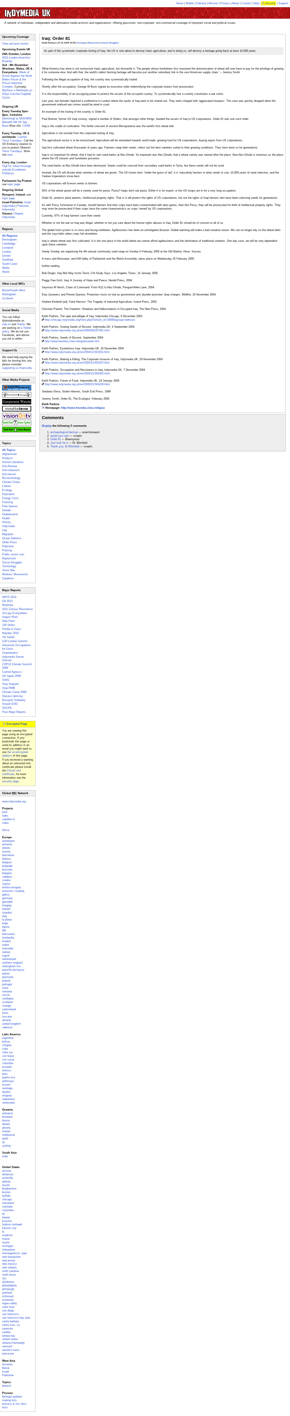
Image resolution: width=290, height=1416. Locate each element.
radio (5, 815)
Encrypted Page (16, 723)
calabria (7, 876)
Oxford (6, 255)
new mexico (9, 1263)
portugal (7, 984)
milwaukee (8, 1249)
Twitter (21, 324)
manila (6, 1131)
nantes (6, 952)
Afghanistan (9, 454)
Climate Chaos (11, 482)
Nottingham (9, 294)
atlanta (6, 1181)
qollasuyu (8, 1081)
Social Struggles (110, 43)
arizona (6, 1170)
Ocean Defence (11, 538)
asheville (7, 1178)
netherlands (9, 959)
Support (283, 3)
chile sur (7, 1052)
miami (6, 1242)
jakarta (6, 1127)
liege (5, 923)
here (10, 154)
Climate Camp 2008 (14, 692)
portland (7, 1292)
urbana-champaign (13, 1342)
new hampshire (11, 1256)
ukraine (6, 1020)
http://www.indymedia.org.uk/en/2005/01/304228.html (77, 384)
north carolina (10, 1271)
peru (4, 1073)
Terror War (8, 570)
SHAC (6, 679)
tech (4, 1407)
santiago (7, 1088)
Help (256, 3)
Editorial (201, 3)
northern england (12, 962)
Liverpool (7, 247)
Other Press (9, 542)
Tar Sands (8, 637)
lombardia (8, 937)
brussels (7, 869)
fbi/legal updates (12, 1396)
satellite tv (8, 819)
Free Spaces (10, 506)
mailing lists (9, 1400)
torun (5, 1012)
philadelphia (9, 1285)
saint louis (8, 1306)
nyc (4, 1278)
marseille (7, 948)
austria (6, 851)
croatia (6, 880)
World (5, 271)
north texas (9, 1274)
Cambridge (8, 243)
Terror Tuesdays (12, 151)
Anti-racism (9, 474)
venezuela (8, 1102)
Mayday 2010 (10, 633)
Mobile (190, 3)
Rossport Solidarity (13, 700)
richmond (7, 1296)
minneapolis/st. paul (14, 1253)
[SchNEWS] (16, 389)
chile (5, 1048)
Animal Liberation (12, 462)
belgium (7, 862)
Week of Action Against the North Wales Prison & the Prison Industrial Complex (17, 79)
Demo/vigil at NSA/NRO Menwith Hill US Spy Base (17, 122)
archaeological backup (64, 432)
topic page (13, 184)
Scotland (7, 298)
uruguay (7, 1095)
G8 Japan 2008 (11, 675)
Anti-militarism (11, 470)
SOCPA (7, 707)
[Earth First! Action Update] (16, 424)
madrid (6, 941)
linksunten (8, 934)
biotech (6, 1385)
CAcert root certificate (11, 772)
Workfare (7, 605)
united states (10, 1339)
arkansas (7, 1174)
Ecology (81, 43)
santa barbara (10, 1321)
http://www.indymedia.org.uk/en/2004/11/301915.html (77, 352)
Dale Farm (8, 621)
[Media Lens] (16, 410)
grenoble (7, 901)
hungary (7, 905)
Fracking (7, 502)
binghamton (9, 1188)
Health (6, 518)
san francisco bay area (16, 1317)
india (5, 1156)
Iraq (4, 530)
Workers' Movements (15, 574)
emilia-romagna (11, 887)
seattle (6, 1332)
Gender (6, 510)
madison (7, 1235)
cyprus (6, 883)
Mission (213, 3)
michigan (7, 1246)
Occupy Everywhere (14, 613)
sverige (6, 1005)
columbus (8, 1210)
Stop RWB (8, 688)
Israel (5, 1371)
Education (8, 494)
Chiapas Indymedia (12, 215)
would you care (59, 435)
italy (4, 916)
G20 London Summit (14, 641)
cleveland (8, 1203)
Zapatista (8, 578)
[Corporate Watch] (16, 403)
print (4, 812)
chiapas (7, 1045)
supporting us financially (17, 367)
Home (179, 3)
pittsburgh (8, 1289)
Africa (5, 830)
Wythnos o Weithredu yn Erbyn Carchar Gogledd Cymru (17, 94)
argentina (7, 1038)
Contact (246, 3)
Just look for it (59, 442)
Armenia (7, 1364)
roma (5, 987)
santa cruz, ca (11, 1324)
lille (4, 930)
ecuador (7, 1066)
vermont (7, 1346)
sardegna (7, 998)
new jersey (8, 1260)
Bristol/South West (13, 290)
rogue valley (9, 1303)
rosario (6, 1084)
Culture (6, 486)
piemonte (7, 977)
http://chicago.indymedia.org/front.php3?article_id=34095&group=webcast (90, 319)
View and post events (15, 43)
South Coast (9, 263)
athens (6, 847)
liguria (5, 926)
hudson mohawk (12, 1224)
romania (7, 991)
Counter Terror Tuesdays (14, 138)
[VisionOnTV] (16, 417)
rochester (8, 1299)
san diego (8, 1310)
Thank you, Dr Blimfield (64, 446)
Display (47, 425)
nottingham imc (11, 966)
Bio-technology (11, 478)
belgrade (7, 866)
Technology (9, 566)
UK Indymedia (40, 11)
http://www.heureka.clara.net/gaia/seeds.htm (72, 341)
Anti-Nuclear (9, 466)
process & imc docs (14, 1403)
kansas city (9, 1228)
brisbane (7, 1116)
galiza (5, 894)
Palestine (8, 546)
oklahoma (8, 1281)
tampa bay (8, 1335)
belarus (6, 858)
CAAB (26, 125)
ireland (6, 909)
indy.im (6, 324)
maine (6, 1238)
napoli (5, 955)
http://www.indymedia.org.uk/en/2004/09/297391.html (77, 330)
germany (7, 898)
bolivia (6, 1041)
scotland (7, 1002)
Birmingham (9, 239)
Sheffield (7, 259)
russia (6, 994)
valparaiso (8, 1099)
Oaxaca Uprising (12, 696)
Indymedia (8, 526)
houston (7, 1221)
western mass (10, 1350)
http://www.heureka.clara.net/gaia (83, 407)
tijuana (6, 1091)
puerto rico (8, 1077)
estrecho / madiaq (13, 891)
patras (6, 973)
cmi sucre (8, 1059)
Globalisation (10, 514)
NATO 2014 (9, 597)
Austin (6, 1185)
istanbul (7, 912)
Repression (94, 43)
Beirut (5, 1368)
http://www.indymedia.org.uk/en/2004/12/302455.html (77, 373)
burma (6, 1120)
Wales (6, 267)
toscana (7, 1016)
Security (270, 3)
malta (5, 944)
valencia (7, 1027)
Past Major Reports (14, 712)
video (5, 822)
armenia (7, 844)
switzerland (9, 1009)
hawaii (6, 1217)
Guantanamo (10, 652)
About (235, 3)
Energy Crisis (10, 498)
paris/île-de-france (13, 969)
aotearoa (7, 1113)
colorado (7, 1206)
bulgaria (7, 873)
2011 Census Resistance (17, 609)
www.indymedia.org (14, 801)
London (6, 251)
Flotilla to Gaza (11, 629)
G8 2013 (7, 601)
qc (3, 1142)
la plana (7, 919)
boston (6, 1192)
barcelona (8, 855)
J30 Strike (8, 625)
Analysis (7, 458)
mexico (6, 1070)
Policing (7, 550)
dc (3, 1213)
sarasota (7, 1328)
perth (5, 1138)
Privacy (225, 3)
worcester (8, 1353)
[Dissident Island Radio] (16, 396)
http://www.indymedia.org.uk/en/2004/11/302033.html (77, 362)
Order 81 (55, 439)
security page (10, 781)
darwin (6, 1124)
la (3, 1231)
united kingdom (11, 1023)
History (6, 522)
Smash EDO (10, 703)
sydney (6, 1145)
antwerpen (8, 840)
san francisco (10, 1314)
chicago (7, 1199)
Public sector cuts (13, 554)
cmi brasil (8, 1056)
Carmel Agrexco (12, 671)
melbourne (8, 1134)
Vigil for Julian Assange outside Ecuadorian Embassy (16, 169)
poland (6, 980)
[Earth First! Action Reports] (16, 431)
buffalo (6, 1195)
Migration (7, 534)
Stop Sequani (10, 684)
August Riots (10, 616)
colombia (7, 1063)
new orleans (9, 1267)
